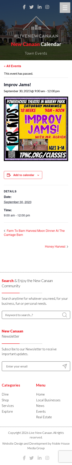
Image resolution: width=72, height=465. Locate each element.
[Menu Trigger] (65, 7)
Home (40, 394)
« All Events (12, 66)
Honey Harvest (55, 246)
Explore (7, 411)
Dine (5, 394)
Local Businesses (48, 400)
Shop (5, 400)
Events (41, 411)
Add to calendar (23, 175)
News (40, 406)
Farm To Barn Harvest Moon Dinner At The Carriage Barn (34, 232)
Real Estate (44, 417)
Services (8, 406)
